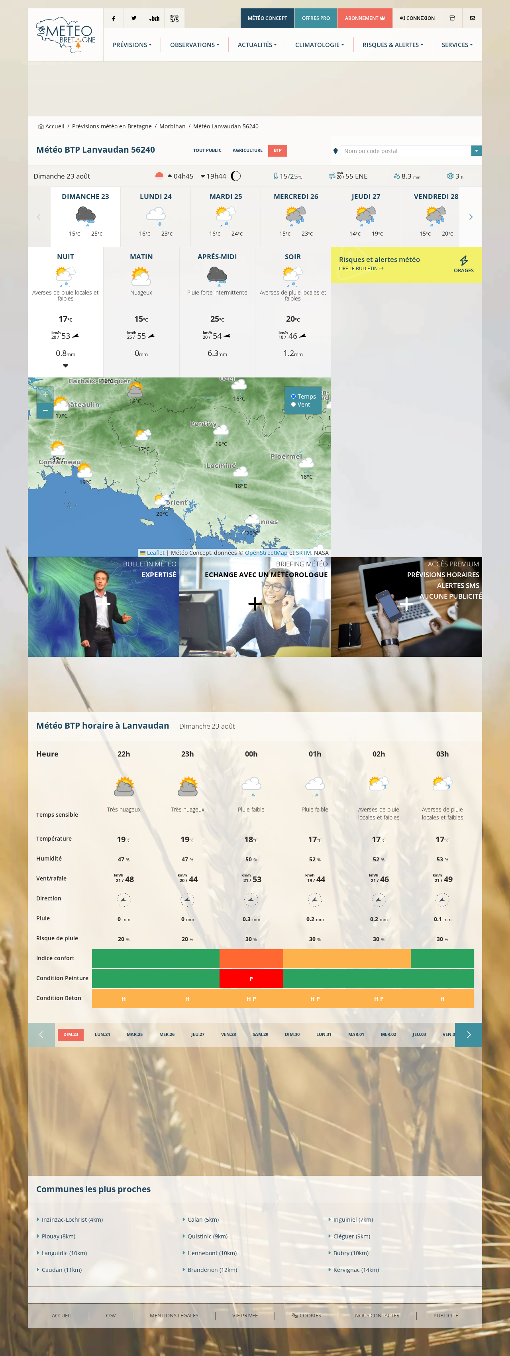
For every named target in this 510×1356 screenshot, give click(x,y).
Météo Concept (267, 18)
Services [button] (455, 45)
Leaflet (155, 552)
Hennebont (212, 1253)
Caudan (62, 1269)
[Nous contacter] (472, 18)
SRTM (303, 552)
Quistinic (208, 1236)
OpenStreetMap (266, 552)
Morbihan (172, 126)
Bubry (351, 1253)
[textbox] (411, 151)
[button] (143, 441)
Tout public (207, 150)
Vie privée (245, 1315)
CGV (111, 1315)
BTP (278, 150)
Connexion (420, 18)
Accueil (54, 126)
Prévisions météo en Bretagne (112, 126)
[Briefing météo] (255, 607)
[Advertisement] (255, 88)
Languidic (64, 1253)
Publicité (446, 1315)
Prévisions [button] (130, 45)
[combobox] (412, 150)
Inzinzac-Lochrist (72, 1219)
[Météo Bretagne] (65, 34)
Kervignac (356, 1269)
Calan (203, 1219)
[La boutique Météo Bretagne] (452, 18)
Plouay (58, 1236)
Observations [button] (192, 45)
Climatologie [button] (317, 45)
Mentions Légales (174, 1315)
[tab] (71, 1035)
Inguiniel (353, 1219)
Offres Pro (316, 18)
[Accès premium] (406, 607)
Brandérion (212, 1269)
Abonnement (362, 18)
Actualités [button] (255, 45)
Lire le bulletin (359, 268)
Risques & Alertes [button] (391, 45)
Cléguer (351, 1236)
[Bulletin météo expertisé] (103, 607)
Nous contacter (377, 1315)
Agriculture (248, 150)
